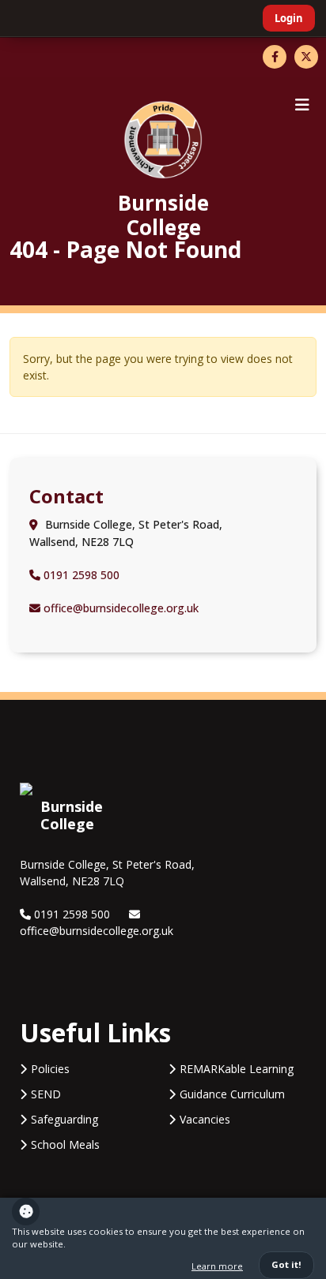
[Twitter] (306, 57)
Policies (50, 1068)
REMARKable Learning (237, 1068)
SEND (46, 1093)
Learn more (217, 1266)
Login (289, 18)
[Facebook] (274, 57)
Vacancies (205, 1119)
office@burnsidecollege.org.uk (119, 607)
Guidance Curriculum (232, 1093)
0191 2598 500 (79, 574)
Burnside (163, 214)
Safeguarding (64, 1119)
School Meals (65, 1144)
